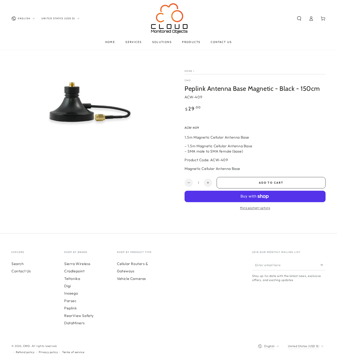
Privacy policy (48, 352)
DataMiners (74, 323)
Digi (67, 286)
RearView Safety (79, 315)
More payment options (255, 207)
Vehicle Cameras (131, 278)
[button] (299, 18)
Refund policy (25, 352)
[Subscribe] (323, 265)
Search (17, 263)
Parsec (70, 300)
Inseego (71, 293)
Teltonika (72, 278)
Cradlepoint (74, 271)
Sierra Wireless (77, 263)
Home (188, 71)
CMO (188, 80)
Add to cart (271, 182)
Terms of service (73, 352)
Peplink (70, 308)
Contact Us (21, 271)
